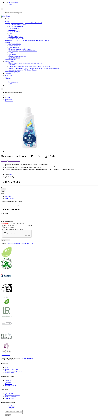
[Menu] (8, 18)
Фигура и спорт (14, 28)
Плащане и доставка (11, 369)
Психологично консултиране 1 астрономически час (25, 63)
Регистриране (13, 2)
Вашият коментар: (7, 221)
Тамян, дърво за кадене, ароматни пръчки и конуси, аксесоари (29, 66)
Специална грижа (14, 31)
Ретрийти (12, 65)
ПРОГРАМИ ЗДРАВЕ (16, 37)
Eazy (10, 174)
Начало (7, 21)
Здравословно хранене (16, 26)
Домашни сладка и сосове (17, 56)
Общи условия (9, 372)
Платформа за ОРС (11, 385)
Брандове (8, 73)
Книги (11, 52)
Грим (10, 35)
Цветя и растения (14, 58)
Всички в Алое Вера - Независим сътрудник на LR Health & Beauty (27, 40)
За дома (7, 42)
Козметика (12, 30)
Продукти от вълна (15, 44)
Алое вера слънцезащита (17, 38)
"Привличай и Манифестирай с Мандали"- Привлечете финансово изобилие (34, 68)
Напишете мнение (14, 161)
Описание (8, 196)
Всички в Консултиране (12, 72)
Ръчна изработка (14, 47)
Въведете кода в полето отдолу (12, 229)
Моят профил (9, 393)
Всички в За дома (10, 59)
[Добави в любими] (1, 193)
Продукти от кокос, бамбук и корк (20, 49)
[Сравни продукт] (3, 193)
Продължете (5, 240)
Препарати (12, 54)
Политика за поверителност (14, 371)
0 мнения (4, 161)
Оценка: (3, 225)
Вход (10, 4)
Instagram (12, 407)
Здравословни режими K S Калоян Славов (23, 70)
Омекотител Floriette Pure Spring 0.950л (20, 243)
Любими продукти (11, 396)
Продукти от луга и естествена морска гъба (23, 51)
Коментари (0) (9, 198)
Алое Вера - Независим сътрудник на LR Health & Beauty (23, 23)
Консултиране (9, 61)
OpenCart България (27, 358)
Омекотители (9, 101)
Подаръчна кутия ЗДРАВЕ (17, 24)
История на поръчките (12, 395)
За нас (7, 367)
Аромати (11, 33)
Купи (3, 191)
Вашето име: (5, 213)
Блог (6, 77)
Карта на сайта (9, 398)
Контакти (8, 79)
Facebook (12, 406)
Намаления (8, 75)
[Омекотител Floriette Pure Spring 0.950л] (29, 151)
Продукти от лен (14, 45)
